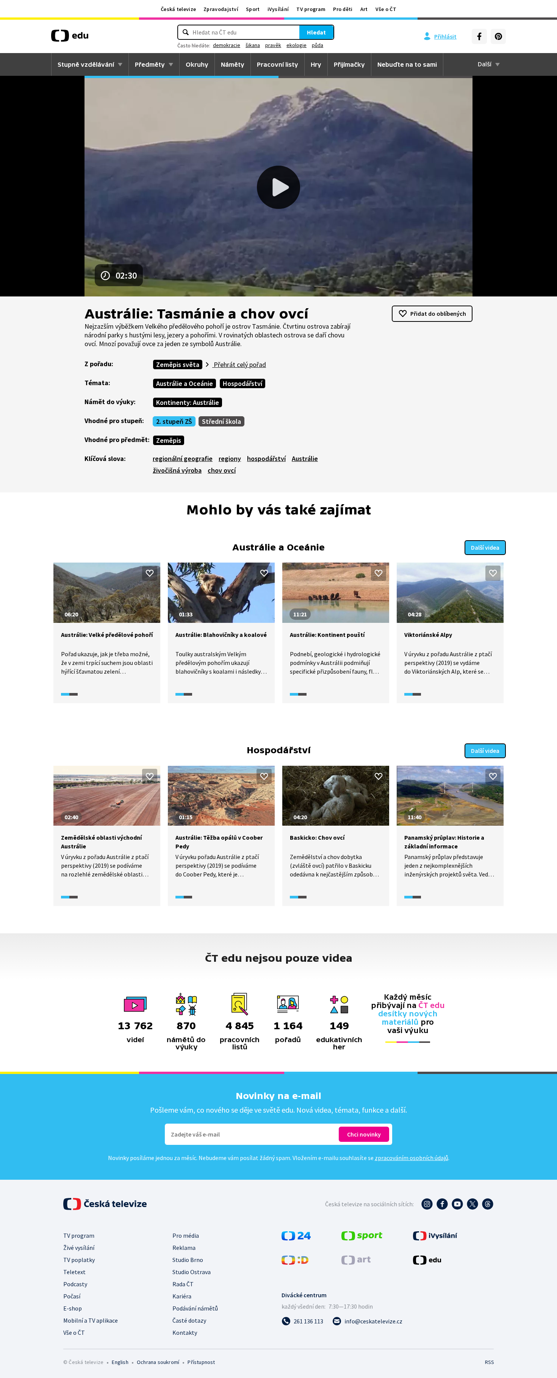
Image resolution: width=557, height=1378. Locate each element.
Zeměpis (168, 440)
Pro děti (342, 9)
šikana (253, 45)
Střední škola (221, 421)
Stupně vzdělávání (86, 64)
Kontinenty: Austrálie (187, 402)
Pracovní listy (277, 64)
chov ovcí (222, 470)
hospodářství (266, 458)
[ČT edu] (69, 38)
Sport (253, 9)
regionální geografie (183, 458)
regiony (230, 458)
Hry (316, 64)
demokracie (226, 45)
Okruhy (197, 64)
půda (317, 45)
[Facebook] (479, 36)
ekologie (296, 45)
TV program (310, 9)
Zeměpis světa (177, 364)
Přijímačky (349, 64)
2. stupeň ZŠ (174, 421)
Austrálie (305, 458)
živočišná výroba (177, 470)
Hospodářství (242, 383)
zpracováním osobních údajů (411, 1158)
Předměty (150, 64)
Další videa (485, 547)
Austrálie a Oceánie (184, 383)
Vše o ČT (386, 9)
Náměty (232, 64)
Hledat (316, 32)
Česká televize (178, 9)
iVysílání (278, 9)
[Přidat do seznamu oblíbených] (149, 573)
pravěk (273, 45)
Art (364, 9)
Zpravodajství (220, 9)
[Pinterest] (498, 36)
